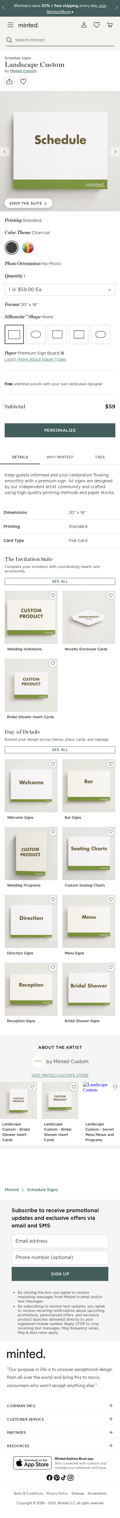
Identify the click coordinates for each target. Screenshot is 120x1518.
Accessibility (97, 1493)
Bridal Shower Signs (82, 1021)
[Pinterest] (56, 1477)
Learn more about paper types (35, 359)
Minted (12, 1189)
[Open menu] (10, 25)
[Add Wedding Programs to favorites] (53, 831)
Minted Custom (23, 71)
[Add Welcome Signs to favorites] (53, 763)
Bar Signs (73, 817)
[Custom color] (28, 248)
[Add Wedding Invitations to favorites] (53, 595)
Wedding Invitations (24, 649)
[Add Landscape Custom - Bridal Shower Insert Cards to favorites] (32, 1086)
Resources (18, 1445)
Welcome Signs (20, 817)
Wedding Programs (23, 885)
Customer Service (25, 1419)
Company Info (21, 1405)
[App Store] (32, 1463)
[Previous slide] (4, 151)
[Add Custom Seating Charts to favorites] (110, 831)
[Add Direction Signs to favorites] (53, 899)
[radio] (14, 334)
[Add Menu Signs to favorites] (110, 899)
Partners (16, 1432)
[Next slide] (115, 151)
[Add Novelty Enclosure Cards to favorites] (110, 595)
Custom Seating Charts (85, 885)
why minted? (60, 457)
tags (100, 457)
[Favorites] (96, 25)
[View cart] (109, 25)
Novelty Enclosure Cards (86, 649)
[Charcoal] (12, 248)
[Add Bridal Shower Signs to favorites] (110, 967)
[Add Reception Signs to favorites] (53, 967)
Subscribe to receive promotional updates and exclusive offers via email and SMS (55, 1218)
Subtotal (15, 406)
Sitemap (77, 1493)
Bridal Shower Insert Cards (30, 717)
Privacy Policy (57, 1493)
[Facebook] (49, 1477)
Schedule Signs (42, 1189)
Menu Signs (74, 953)
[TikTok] (63, 1477)
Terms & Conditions (28, 1493)
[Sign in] (84, 25)
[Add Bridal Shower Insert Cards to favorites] (53, 663)
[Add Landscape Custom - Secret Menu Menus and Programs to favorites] (115, 1086)
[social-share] (9, 81)
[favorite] (23, 81)
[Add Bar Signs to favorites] (110, 763)
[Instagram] (70, 1477)
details (20, 457)
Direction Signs (20, 953)
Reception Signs (21, 1021)
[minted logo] (29, 25)
